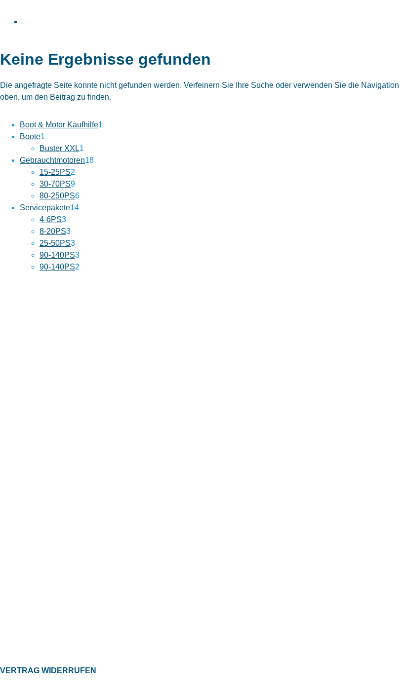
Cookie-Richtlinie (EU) (34, 603)
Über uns (14, 478)
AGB (7, 587)
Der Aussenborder (28, 636)
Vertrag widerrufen (48, 670)
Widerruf (13, 524)
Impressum (17, 573)
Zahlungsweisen (25, 493)
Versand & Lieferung (32, 508)
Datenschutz (19, 557)
